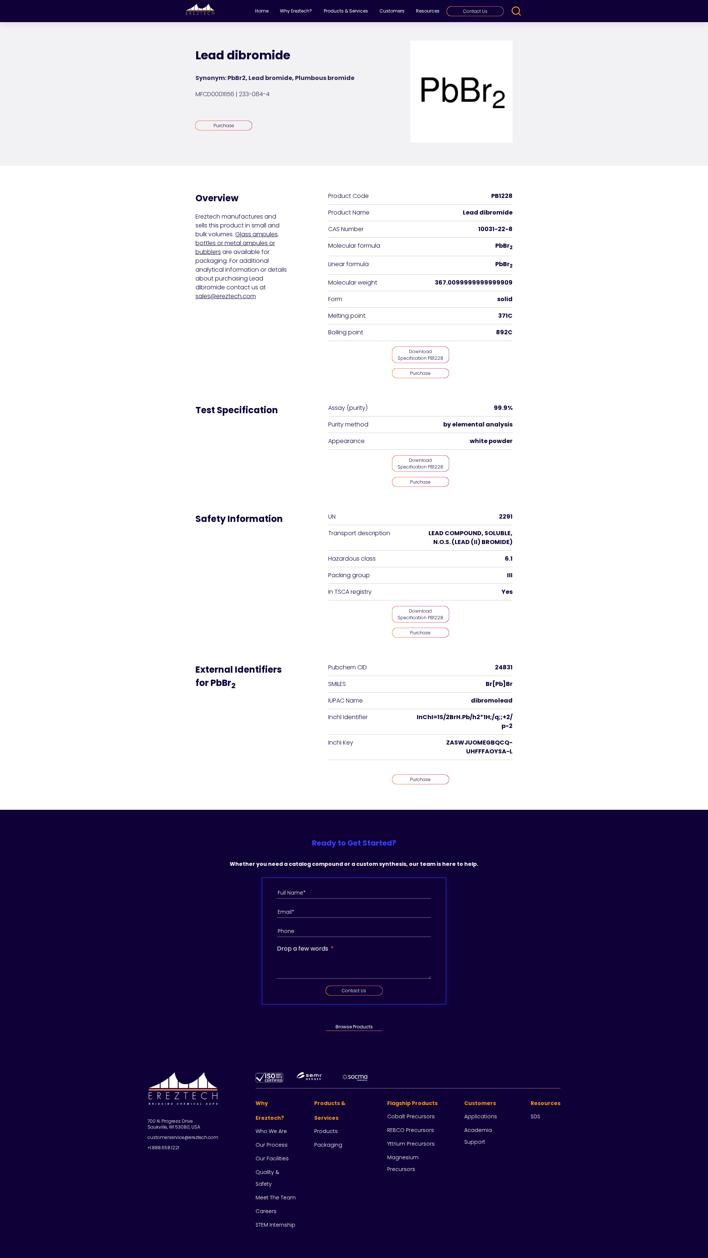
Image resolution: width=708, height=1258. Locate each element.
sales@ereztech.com (225, 296)
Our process (272, 1145)
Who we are (271, 1131)
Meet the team (276, 1197)
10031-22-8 (495, 229)
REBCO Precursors (410, 1130)
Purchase (224, 125)
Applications (480, 1116)
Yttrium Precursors (411, 1143)
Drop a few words (302, 948)
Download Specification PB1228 (420, 354)
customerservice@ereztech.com (183, 1137)
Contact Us (475, 11)
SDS (535, 1116)
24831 (504, 667)
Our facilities (272, 1158)
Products (326, 1131)
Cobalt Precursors (411, 1116)
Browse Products (354, 1027)
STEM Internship (275, 1225)
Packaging (328, 1145)
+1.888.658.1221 (163, 1147)
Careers (266, 1211)
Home (261, 11)
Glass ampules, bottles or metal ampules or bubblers (237, 243)
